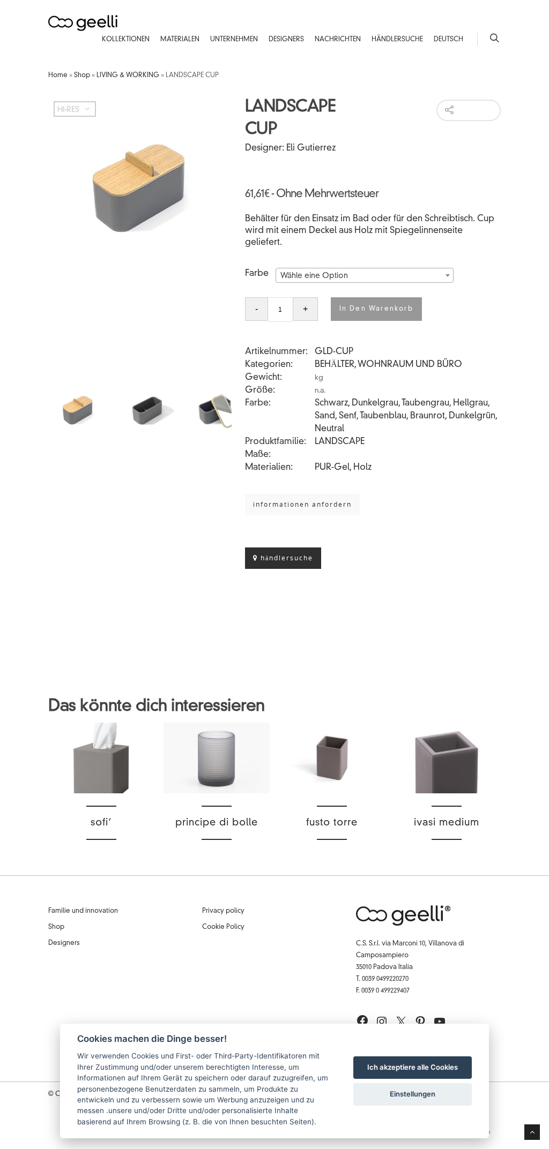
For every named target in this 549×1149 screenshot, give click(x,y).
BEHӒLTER (334, 365)
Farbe (257, 273)
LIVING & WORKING (128, 75)
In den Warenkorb (376, 309)
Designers (286, 39)
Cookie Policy (223, 927)
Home (58, 75)
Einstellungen (412, 1094)
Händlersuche (397, 39)
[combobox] (365, 275)
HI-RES (68, 110)
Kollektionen (126, 39)
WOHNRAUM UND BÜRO (410, 365)
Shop (82, 75)
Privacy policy (223, 911)
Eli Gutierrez (311, 148)
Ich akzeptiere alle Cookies (412, 1067)
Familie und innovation (83, 911)
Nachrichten (338, 39)
